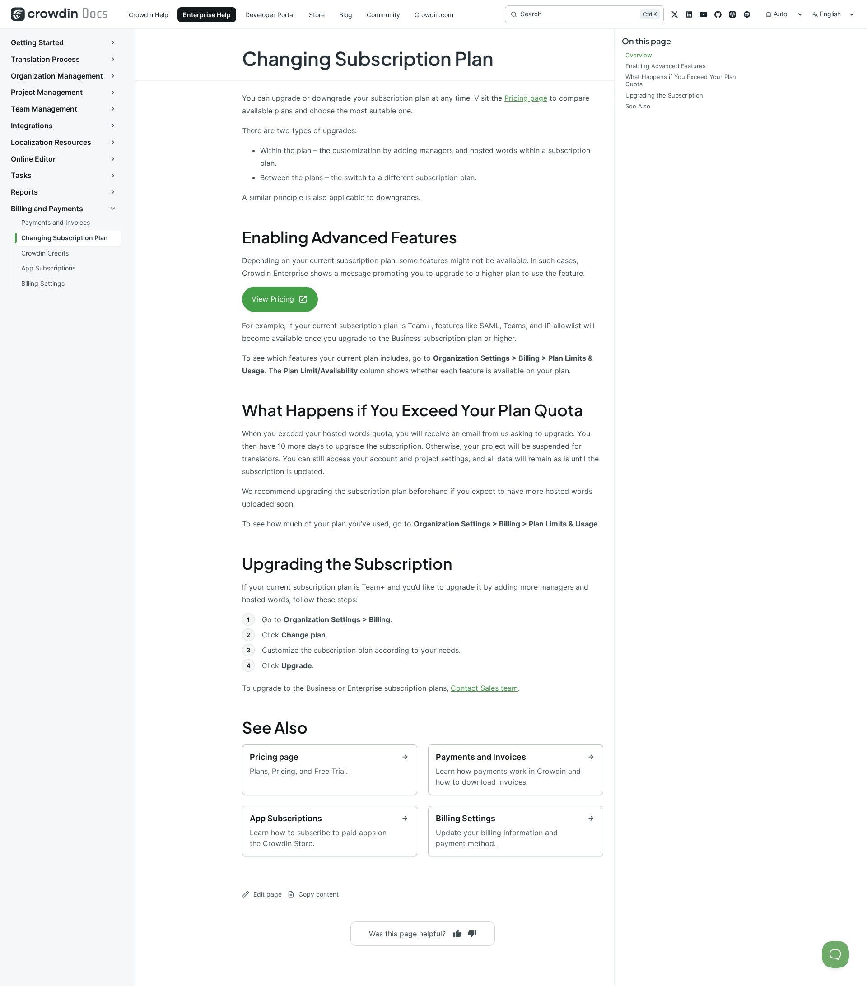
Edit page (267, 894)
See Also (275, 727)
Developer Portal (269, 15)
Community (383, 15)
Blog (345, 15)
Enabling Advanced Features (349, 237)
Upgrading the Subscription (347, 563)
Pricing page (525, 97)
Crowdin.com (434, 15)
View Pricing (273, 298)
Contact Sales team (484, 688)
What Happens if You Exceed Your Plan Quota (412, 410)
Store (317, 15)
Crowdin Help (148, 15)
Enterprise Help (207, 15)
